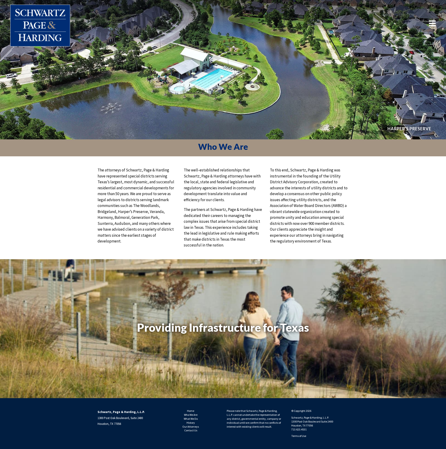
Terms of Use (298, 436)
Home (190, 411)
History (191, 422)
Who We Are (190, 414)
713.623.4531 (299, 429)
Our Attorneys (190, 426)
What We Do (191, 418)
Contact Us (190, 430)
